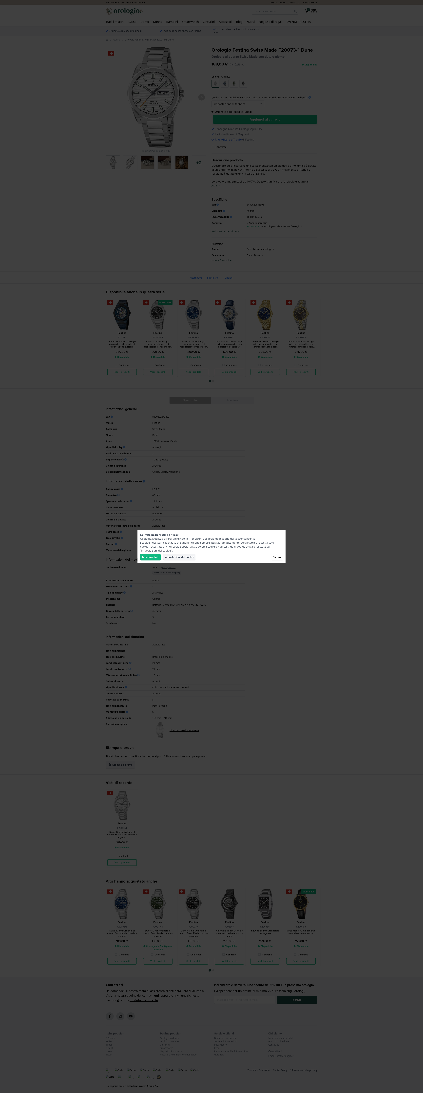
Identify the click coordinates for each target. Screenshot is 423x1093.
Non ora (277, 557)
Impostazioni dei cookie (179, 557)
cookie (184, 538)
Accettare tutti (150, 557)
